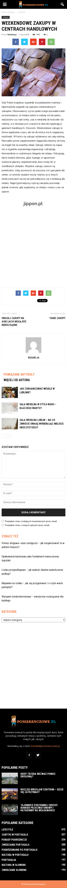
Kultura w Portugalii (15, 854)
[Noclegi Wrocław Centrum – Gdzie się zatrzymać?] (10, 794)
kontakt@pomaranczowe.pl (45, 746)
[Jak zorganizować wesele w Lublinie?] (10, 392)
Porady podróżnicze (14, 839)
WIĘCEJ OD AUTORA (17, 380)
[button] (62, 4)
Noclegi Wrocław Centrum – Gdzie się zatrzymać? (41, 791)
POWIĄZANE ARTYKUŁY (19, 374)
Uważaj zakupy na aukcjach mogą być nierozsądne (14, 322)
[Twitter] (38, 755)
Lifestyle (6, 17)
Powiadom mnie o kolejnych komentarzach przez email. (31, 521)
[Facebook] (29, 755)
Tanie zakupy (57, 318)
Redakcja (12, 34)
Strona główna (8, 12)
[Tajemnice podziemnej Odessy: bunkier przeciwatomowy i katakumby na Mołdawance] (10, 809)
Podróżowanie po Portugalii (19, 849)
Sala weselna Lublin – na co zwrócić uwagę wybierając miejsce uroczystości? (42, 423)
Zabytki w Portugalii (15, 834)
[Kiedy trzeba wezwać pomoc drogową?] (10, 778)
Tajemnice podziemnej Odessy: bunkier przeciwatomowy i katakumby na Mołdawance (39, 808)
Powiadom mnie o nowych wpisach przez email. (27, 525)
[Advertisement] (33, 247)
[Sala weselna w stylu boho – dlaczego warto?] (10, 408)
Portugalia (9, 859)
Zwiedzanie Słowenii (14, 870)
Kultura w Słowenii (14, 864)
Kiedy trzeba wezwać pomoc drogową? (38, 775)
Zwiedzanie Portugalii (15, 844)
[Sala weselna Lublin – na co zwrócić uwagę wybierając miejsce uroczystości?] (10, 423)
